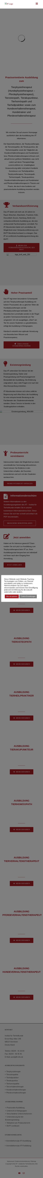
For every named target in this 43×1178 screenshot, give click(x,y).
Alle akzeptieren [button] (11, 596)
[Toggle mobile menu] (37, 3)
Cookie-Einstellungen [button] (28, 596)
